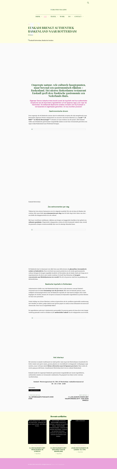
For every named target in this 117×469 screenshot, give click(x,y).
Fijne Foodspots (34, 390)
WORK (62, 16)
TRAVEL (53, 16)
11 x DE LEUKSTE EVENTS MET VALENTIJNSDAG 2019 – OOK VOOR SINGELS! (76, 398)
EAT (45, 16)
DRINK (38, 16)
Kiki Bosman (30, 35)
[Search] (88, 3)
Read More (38, 453)
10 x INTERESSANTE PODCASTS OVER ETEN (41, 397)
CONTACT (77, 16)
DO (69, 16)
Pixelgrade (61, 464)
